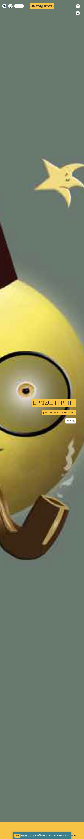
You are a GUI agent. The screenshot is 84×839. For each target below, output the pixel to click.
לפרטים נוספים (26, 835)
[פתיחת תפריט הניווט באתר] (78, 6)
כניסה (19, 6)
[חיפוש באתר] (78, 13)
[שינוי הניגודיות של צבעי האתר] (4, 6)
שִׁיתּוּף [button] (69, 421)
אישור (17, 836)
